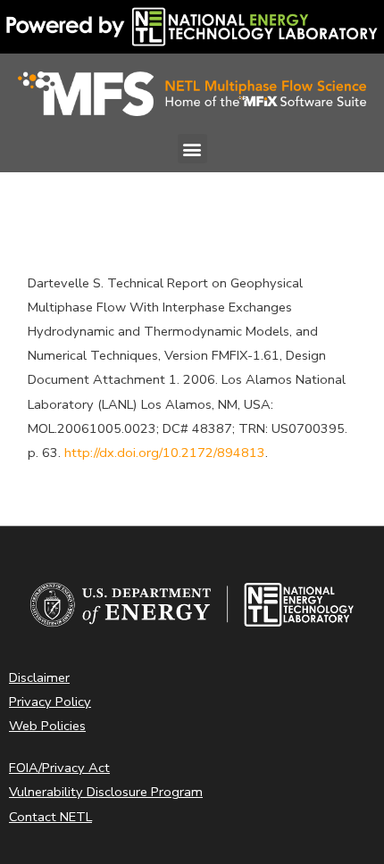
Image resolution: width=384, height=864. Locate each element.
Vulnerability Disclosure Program (106, 792)
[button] (192, 148)
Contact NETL (50, 817)
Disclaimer (39, 677)
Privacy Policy (50, 701)
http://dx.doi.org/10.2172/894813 (164, 452)
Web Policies (47, 726)
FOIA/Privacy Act (59, 768)
